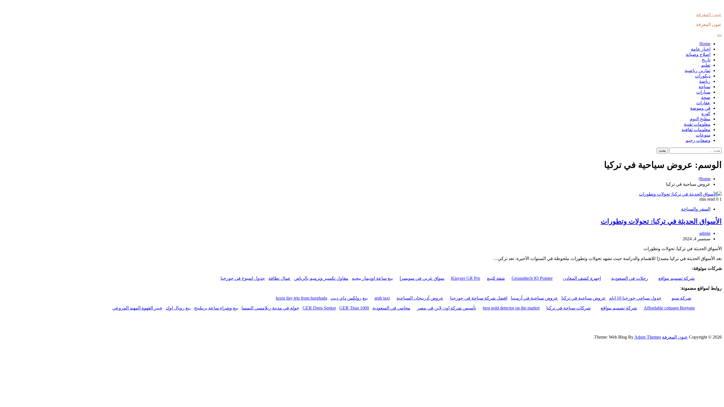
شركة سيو (681, 298)
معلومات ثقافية (696, 129)
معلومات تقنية (697, 124)
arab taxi (382, 298)
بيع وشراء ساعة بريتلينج (216, 308)
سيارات (703, 92)
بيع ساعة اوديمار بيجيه (372, 278)
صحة (705, 97)
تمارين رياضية (697, 70)
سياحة (704, 86)
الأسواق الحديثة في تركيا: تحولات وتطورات (661, 221)
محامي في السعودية (391, 308)
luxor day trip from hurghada (301, 298)
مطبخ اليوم (700, 118)
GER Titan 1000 (354, 308)
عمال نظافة (279, 278)
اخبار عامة (700, 49)
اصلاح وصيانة (698, 54)
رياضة (704, 81)
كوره (705, 113)
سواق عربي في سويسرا (422, 278)
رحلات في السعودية (629, 278)
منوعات (703, 135)
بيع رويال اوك (178, 308)
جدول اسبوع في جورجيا (243, 278)
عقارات (703, 102)
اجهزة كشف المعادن (582, 278)
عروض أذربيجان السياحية (420, 298)
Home (704, 43)
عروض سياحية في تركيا (583, 298)
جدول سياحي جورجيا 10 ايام (635, 298)
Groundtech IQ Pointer (532, 278)
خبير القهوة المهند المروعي (137, 308)
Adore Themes (647, 337)
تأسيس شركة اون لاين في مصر (446, 308)
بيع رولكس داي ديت (349, 298)
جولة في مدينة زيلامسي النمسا (270, 308)
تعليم (705, 65)
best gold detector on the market (511, 308)
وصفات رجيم (698, 140)
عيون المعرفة (709, 14)
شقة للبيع (496, 278)
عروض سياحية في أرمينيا (534, 298)
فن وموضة (700, 108)
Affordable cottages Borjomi (669, 308)
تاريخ (706, 59)
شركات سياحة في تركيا (568, 308)
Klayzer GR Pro (465, 278)
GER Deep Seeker (319, 308)
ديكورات (702, 75)
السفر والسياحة (695, 209)
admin (704, 233)
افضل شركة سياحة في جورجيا (478, 298)
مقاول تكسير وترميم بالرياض (321, 278)
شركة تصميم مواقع (676, 278)
